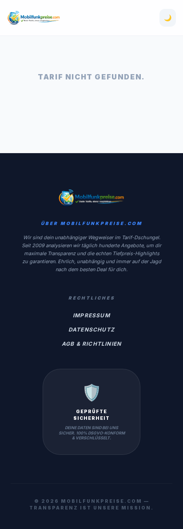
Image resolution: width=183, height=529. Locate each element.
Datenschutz (91, 329)
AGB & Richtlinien (91, 343)
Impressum (91, 315)
